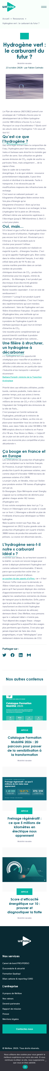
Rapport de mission (11, 1009)
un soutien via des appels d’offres (18, 578)
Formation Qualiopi (11, 973)
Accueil (5, 18)
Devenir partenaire (11, 1003)
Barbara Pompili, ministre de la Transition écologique (22, 379)
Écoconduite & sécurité (13, 968)
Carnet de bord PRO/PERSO (15, 963)
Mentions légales (10, 1019)
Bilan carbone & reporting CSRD (17, 978)
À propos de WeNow (12, 993)
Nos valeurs (7, 998)
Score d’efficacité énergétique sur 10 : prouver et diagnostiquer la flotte (24, 905)
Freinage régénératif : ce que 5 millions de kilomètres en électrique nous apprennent (24, 826)
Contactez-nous (24, 1029)
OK (25, 1067)
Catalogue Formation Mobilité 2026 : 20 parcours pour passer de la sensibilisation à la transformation (24, 746)
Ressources (18, 18)
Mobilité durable (25, 63)
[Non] (45, 1061)
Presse (5, 1014)
